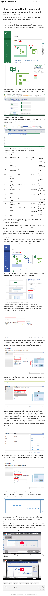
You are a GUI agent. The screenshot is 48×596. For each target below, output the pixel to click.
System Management (8, 2)
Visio (32, 583)
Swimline (27, 583)
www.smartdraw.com (9, 152)
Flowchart (16, 583)
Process (21, 583)
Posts (8, 7)
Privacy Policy (23, 594)
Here (9, 19)
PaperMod (35, 594)
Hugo (32, 594)
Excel (10, 583)
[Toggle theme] (17, 1)
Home (4, 7)
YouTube (36, 583)
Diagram (5, 583)
